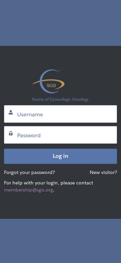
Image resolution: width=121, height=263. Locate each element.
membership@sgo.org (28, 190)
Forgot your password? (29, 172)
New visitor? (103, 172)
